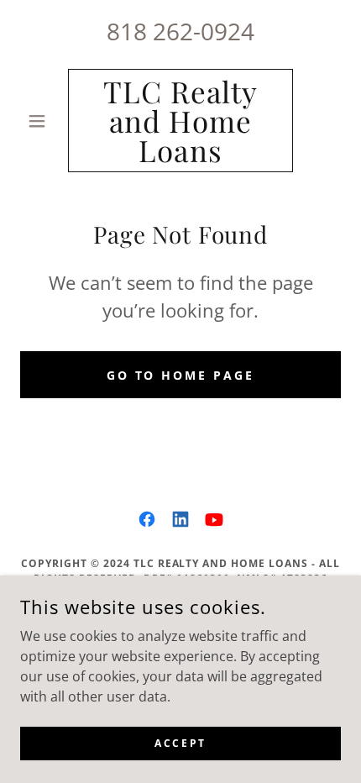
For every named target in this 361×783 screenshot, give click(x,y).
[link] (180, 120)
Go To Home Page (181, 375)
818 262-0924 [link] (180, 31)
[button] (44, 121)
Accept (180, 743)
